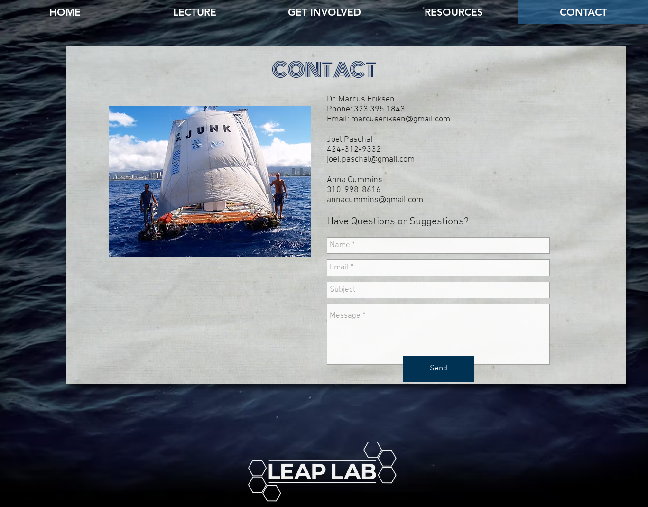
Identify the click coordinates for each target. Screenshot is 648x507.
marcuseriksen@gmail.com (400, 119)
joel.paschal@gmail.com (371, 160)
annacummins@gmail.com (375, 200)
